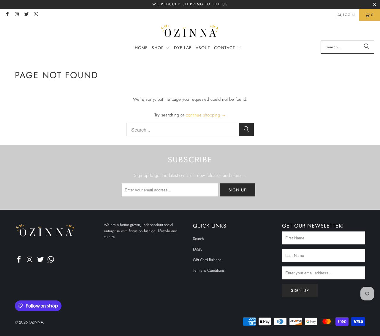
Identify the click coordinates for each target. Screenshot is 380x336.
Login (349, 14)
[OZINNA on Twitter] (26, 14)
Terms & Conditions (208, 270)
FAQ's (197, 249)
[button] (161, 48)
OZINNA (36, 322)
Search (198, 238)
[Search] (366, 47)
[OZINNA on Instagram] (16, 14)
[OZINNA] (190, 32)
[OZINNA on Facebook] (7, 14)
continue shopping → (206, 115)
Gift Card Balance (207, 260)
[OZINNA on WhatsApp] (35, 14)
